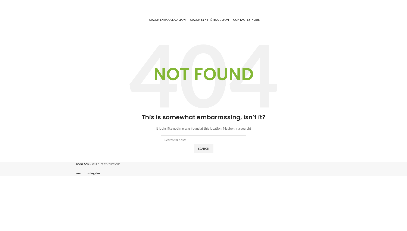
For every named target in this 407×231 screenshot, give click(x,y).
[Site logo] (76, 19)
